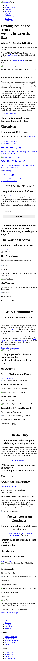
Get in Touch (9, 656)
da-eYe (7, 644)
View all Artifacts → (8, 561)
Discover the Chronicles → (10, 141)
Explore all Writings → (8, 486)
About (7, 5)
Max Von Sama (12, 55)
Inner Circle (9, 21)
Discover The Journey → (19, 460)
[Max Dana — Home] (5, 2)
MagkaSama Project (17, 60)
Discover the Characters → (10, 250)
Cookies (10, 613)
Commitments (9, 17)
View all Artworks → (8, 378)
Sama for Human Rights (18, 341)
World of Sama (10, 7)
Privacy (3, 613)
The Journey (9, 19)
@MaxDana (11, 658)
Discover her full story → (9, 113)
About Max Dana (11, 637)
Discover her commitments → (11, 348)
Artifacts (8, 15)
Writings (8, 11)
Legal (16, 613)
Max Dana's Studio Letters (15, 196)
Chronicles (8, 13)
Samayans (32, 136)
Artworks (8, 9)
